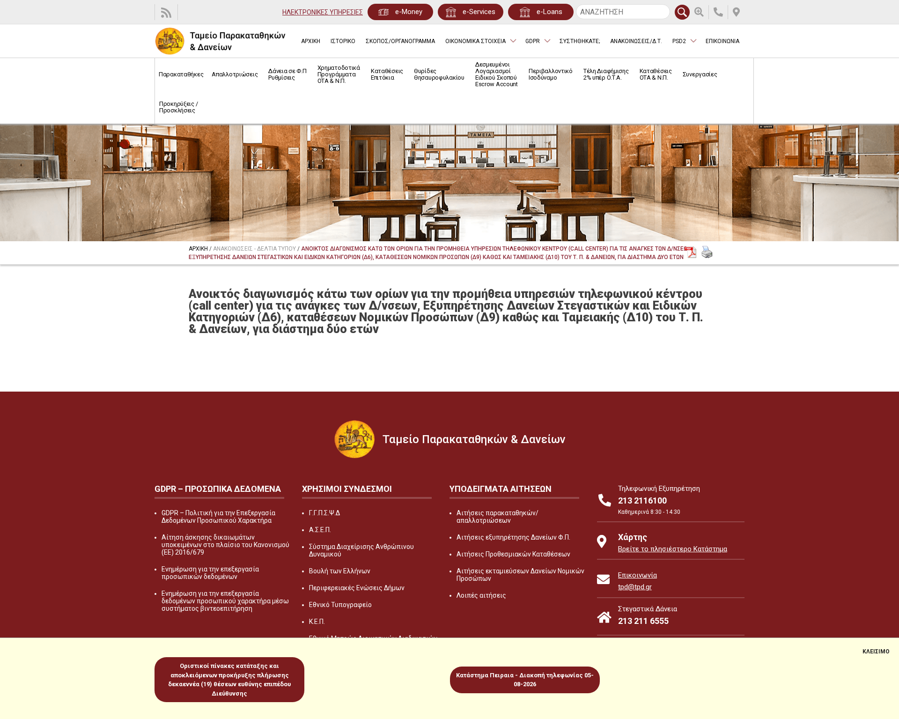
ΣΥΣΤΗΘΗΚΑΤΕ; (580, 41)
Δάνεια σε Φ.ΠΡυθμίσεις (287, 74)
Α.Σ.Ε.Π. (320, 530)
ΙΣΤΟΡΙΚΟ (343, 41)
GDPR (532, 41)
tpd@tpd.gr (635, 587)
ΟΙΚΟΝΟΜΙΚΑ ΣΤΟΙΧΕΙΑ (475, 41)
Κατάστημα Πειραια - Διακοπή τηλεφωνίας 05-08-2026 (525, 680)
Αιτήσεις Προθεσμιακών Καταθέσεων (513, 554)
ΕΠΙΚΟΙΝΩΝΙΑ (722, 41)
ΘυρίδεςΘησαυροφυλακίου (439, 74)
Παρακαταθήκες (181, 74)
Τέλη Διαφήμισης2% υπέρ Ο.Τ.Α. (606, 74)
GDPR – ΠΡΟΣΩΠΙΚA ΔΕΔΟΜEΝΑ (218, 489)
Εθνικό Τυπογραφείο (340, 604)
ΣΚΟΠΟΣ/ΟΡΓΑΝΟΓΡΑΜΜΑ (400, 41)
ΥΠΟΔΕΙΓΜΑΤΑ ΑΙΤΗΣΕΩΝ (501, 489)
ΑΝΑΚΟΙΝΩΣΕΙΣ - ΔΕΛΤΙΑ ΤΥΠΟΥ (254, 249)
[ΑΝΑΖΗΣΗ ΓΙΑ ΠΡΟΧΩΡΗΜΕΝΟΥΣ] (701, 12)
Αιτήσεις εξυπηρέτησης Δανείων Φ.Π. (513, 537)
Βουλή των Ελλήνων (339, 571)
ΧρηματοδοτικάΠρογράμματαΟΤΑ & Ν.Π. (338, 74)
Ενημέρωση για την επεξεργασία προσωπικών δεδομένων (210, 572)
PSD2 (679, 41)
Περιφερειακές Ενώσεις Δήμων (357, 588)
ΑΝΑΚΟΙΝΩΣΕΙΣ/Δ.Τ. (636, 41)
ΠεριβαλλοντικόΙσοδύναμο (551, 74)
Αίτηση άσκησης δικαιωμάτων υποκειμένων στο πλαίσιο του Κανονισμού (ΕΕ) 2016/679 (225, 545)
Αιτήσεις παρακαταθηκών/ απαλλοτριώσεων (497, 516)
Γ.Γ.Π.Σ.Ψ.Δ (324, 513)
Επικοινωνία (637, 575)
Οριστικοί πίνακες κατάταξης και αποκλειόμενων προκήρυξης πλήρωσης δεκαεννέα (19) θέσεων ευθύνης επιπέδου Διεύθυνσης (229, 679)
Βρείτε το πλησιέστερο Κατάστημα (672, 549)
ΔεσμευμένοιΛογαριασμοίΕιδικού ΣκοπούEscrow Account (496, 74)
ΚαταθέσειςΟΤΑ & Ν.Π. (656, 74)
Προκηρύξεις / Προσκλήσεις (178, 107)
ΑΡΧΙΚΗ (310, 41)
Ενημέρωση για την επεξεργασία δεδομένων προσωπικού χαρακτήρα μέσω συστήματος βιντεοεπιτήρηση (225, 601)
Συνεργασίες (700, 74)
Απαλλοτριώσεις (235, 74)
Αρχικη (198, 249)
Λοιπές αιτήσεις (481, 595)
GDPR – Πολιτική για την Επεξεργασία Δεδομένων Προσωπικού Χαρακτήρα (218, 516)
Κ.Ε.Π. (317, 621)
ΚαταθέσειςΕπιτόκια (387, 74)
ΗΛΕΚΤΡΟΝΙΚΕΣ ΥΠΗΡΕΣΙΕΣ (322, 12)
